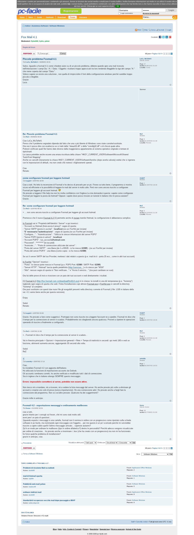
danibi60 (32, 470)
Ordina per (101, 442)
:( (23, 358)
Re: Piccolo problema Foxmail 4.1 (40, 134)
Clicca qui (91, 6)
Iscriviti (161, 30)
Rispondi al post (27, 53)
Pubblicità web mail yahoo (34, 484)
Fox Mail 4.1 (29, 37)
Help (60, 529)
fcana (28, 408)
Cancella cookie (142, 522)
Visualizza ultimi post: (77, 442)
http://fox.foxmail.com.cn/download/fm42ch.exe (58, 281)
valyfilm (31, 478)
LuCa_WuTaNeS (32, 62)
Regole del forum (29, 47)
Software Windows (57, 26)
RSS (139, 30)
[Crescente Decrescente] (127, 442)
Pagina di (157, 54)
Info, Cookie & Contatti (72, 529)
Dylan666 (34, 41)
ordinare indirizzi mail (32, 492)
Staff (132, 522)
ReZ (27, 137)
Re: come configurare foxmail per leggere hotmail (48, 206)
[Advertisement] (79, 109)
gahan (47, 41)
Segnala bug (105, 529)
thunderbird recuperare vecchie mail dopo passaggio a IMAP (49, 500)
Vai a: (138, 454)
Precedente (27, 443)
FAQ (146, 30)
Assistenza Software (40, 26)
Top (170, 85)
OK (117, 6)
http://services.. (76, 267)
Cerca (153, 30)
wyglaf (28, 181)
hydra (41, 41)
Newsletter (94, 529)
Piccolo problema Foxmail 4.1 (40, 59)
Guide (39, 17)
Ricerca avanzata (118, 529)
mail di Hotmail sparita (32, 476)
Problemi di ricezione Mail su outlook (38, 468)
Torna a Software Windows (33, 454)
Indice (27, 26)
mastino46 (32, 487)
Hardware (50, 17)
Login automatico (127, 13)
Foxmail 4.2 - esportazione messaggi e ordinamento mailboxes (55, 405)
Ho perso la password (151, 13)
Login (169, 30)
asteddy (29, 361)
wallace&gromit (34, 503)
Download (62, 17)
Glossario (83, 17)
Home (22, 17)
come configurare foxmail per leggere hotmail (46, 178)
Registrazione (71, 11)
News (30, 17)
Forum (72, 17)
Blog (55, 529)
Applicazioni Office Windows (142, 468)
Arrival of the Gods (133, 529)
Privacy (86, 529)
